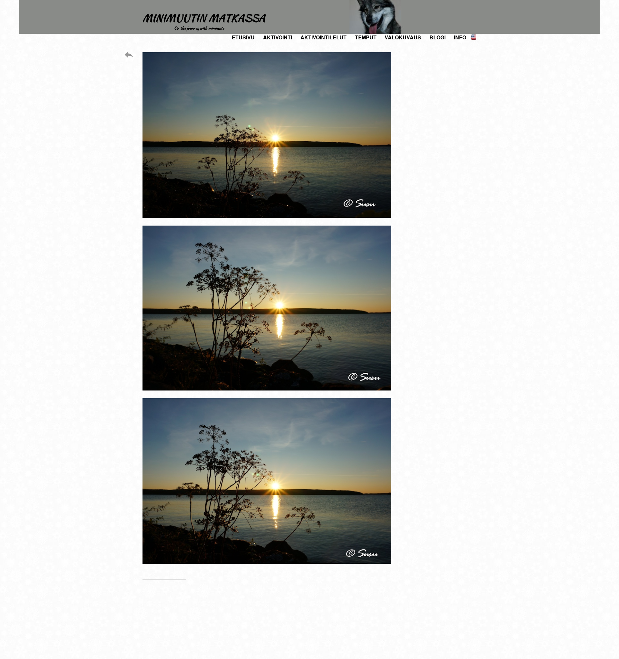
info (460, 37)
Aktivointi (277, 37)
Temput (366, 37)
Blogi (437, 37)
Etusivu (243, 37)
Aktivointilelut (323, 37)
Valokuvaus (403, 37)
